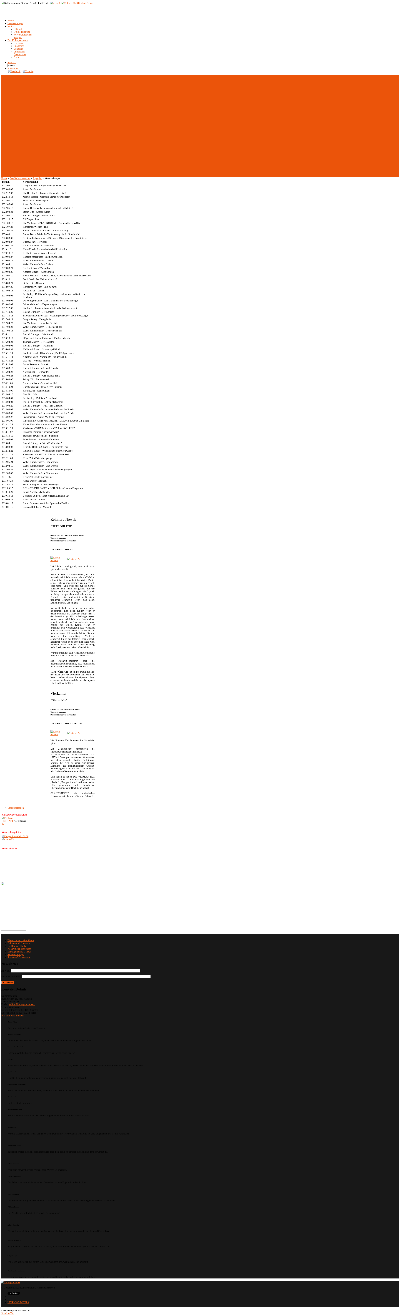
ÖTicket (18, 29)
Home (11, 20)
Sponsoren (19, 46)
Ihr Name (6, 970)
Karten (11, 26)
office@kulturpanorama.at (22, 1004)
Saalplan (18, 37)
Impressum (19, 51)
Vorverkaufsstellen (23, 34)
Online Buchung (22, 31)
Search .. (12, 62)
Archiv (17, 57)
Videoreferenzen (16, 807)
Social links (13, 68)
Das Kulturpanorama (18, 40)
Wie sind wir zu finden (12, 1015)
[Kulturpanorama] (10, 1282)
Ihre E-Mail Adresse (11, 976)
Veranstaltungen (15, 23)
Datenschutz (20, 54)
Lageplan (18, 48)
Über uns (18, 43)
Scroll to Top (7, 1313)
